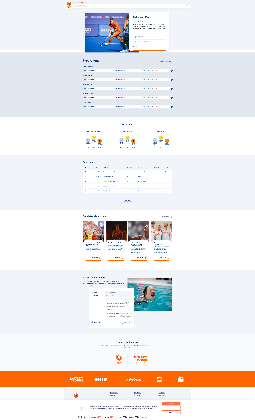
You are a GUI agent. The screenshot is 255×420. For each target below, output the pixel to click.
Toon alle (164, 216)
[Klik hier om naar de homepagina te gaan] (69, 5)
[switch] (112, 417)
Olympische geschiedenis (151, 5)
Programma (106, 5)
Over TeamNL (137, 395)
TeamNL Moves (137, 398)
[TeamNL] (119, 359)
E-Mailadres (95, 299)
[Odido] (100, 379)
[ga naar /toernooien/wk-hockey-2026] (171, 70)
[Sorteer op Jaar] (88, 168)
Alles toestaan (171, 403)
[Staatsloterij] (76, 379)
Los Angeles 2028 (113, 398)
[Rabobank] (133, 379)
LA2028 (121, 5)
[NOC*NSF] (181, 379)
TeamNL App (114, 5)
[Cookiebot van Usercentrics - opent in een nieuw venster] (81, 417)
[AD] (159, 379)
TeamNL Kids (137, 397)
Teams (133, 5)
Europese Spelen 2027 (115, 397)
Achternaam (95, 295)
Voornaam (94, 292)
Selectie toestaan (171, 408)
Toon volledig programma (164, 61)
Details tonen (144, 417)
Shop (128, 5)
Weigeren (171, 412)
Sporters (140, 5)
